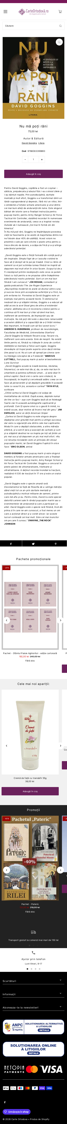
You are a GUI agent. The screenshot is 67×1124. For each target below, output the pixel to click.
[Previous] (6, 620)
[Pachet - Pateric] (30, 858)
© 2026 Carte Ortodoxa (15, 1119)
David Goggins (29, 143)
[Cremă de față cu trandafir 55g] (30, 732)
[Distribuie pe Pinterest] (55, 543)
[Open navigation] (5, 11)
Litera (41, 143)
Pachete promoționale (33, 559)
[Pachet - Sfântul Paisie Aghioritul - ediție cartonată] (30, 607)
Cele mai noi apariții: (33, 684)
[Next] (60, 620)
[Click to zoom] (59, 42)
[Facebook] (4, 1102)
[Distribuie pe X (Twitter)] (33, 543)
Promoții (33, 810)
